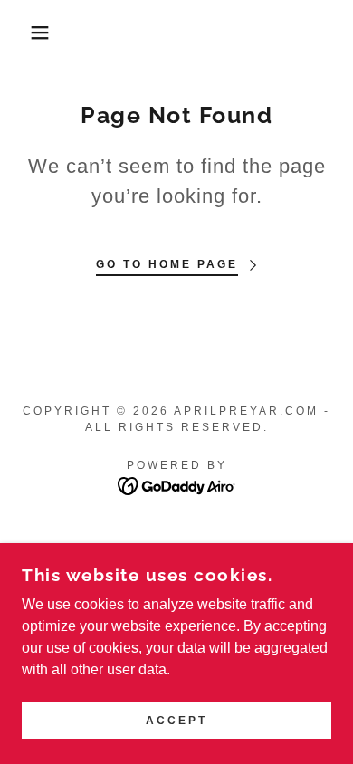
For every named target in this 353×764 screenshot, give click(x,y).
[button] (27, 32)
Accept (176, 720)
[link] (177, 484)
